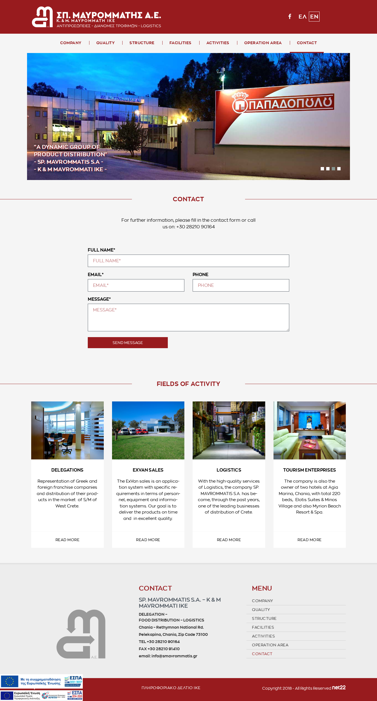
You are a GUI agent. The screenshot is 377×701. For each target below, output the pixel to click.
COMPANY (70, 43)
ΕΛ (303, 16)
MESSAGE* (99, 299)
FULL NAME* (101, 250)
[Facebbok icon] (290, 16)
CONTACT (307, 43)
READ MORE (67, 539)
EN (314, 16)
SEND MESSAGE (128, 342)
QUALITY (105, 43)
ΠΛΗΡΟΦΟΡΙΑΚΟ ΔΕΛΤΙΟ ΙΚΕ (171, 687)
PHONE (200, 274)
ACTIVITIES (217, 43)
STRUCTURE (142, 43)
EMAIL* (95, 274)
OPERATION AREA (263, 43)
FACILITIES (180, 43)
